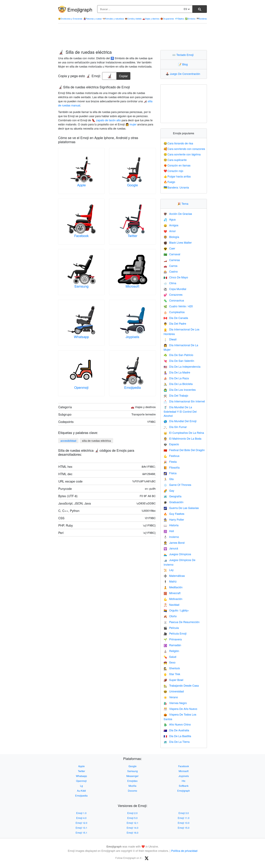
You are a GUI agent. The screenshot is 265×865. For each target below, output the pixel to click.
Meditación (173, 587)
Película (171, 628)
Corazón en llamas (177, 165)
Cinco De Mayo (176, 277)
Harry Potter (174, 519)
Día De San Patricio (178, 355)
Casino (171, 271)
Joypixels (132, 336)
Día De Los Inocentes (180, 390)
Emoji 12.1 (132, 823)
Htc (183, 781)
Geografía (172, 496)
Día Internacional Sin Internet (184, 401)
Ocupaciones (167, 18)
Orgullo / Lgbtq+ (176, 610)
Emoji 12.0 (81, 823)
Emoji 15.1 (81, 832)
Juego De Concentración (183, 74)
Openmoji (81, 387)
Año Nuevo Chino (177, 724)
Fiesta (170, 462)
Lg (81, 786)
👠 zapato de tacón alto (106, 120)
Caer (169, 248)
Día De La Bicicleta (178, 384)
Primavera (173, 639)
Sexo (169, 662)
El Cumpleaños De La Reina (184, 433)
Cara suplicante (175, 160)
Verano (171, 697)
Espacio (171, 444)
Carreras (172, 260)
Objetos (179, 18)
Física (170, 473)
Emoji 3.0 (184, 813)
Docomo (132, 790)
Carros (170, 266)
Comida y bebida (133, 18)
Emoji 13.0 (183, 823)
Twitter (132, 235)
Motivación (173, 599)
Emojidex (132, 781)
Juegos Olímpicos (177, 554)
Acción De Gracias (178, 214)
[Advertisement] (132, 37)
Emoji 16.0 (132, 832)
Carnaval (172, 254)
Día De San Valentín (179, 361)
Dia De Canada (176, 318)
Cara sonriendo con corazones (184, 149)
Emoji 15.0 (183, 827)
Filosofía (172, 467)
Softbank (183, 786)
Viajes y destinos (150, 18)
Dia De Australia (176, 730)
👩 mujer (130, 124)
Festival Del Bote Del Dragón (184, 450)
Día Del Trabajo (176, 395)
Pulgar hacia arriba (177, 176)
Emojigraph (79, 9)
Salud (170, 657)
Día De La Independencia (182, 366)
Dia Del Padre (175, 323)
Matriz (170, 581)
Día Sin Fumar (175, 427)
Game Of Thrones (177, 485)
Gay (169, 490)
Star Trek (172, 674)
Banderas (201, 18)
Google (132, 185)
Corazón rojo (173, 171)
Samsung (81, 286)
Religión (171, 651)
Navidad (171, 605)
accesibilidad (68, 441)
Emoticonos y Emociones (70, 18)
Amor (170, 231)
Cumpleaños (174, 312)
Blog (183, 64)
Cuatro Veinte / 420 (178, 306)
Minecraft (172, 593)
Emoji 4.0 (81, 818)
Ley (169, 570)
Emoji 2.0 (132, 813)
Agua (170, 219)
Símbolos (190, 18)
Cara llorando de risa (178, 143)
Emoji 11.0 (183, 818)
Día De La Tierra (177, 742)
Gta (169, 479)
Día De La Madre (177, 372)
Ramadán (172, 645)
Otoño (170, 616)
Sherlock (172, 668)
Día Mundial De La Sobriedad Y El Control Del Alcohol (180, 411)
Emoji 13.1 (81, 827)
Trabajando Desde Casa (181, 685)
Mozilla (132, 786)
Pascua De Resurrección (182, 622)
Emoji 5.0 (132, 818)
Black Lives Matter (178, 242)
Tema (183, 203)
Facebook (81, 235)
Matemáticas (174, 576)
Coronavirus (174, 300)
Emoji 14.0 (132, 827)
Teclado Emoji (184, 55)
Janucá (171, 548)
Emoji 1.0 (81, 813)
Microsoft (132, 286)
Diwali (170, 339)
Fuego (169, 182)
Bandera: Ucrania (176, 187)
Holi (169, 531)
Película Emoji (175, 633)
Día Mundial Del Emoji (180, 421)
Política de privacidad (184, 851)
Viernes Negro (175, 703)
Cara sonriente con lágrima (182, 154)
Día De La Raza (176, 378)
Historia (171, 525)
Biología (171, 237)
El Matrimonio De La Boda (182, 438)
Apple (81, 185)
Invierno (171, 537)
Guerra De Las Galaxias (181, 508)
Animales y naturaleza (113, 18)
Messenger (132, 776)
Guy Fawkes (174, 514)
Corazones (173, 294)
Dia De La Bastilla (177, 736)
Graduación (173, 502)
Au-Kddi (81, 790)
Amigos (171, 225)
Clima (170, 283)
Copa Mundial (175, 289)
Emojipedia (132, 387)
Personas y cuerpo (92, 18)
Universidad (174, 691)
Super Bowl (173, 680)
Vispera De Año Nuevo (180, 709)
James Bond (174, 543)
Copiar (123, 75)
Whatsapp (81, 336)
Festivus (171, 456)
